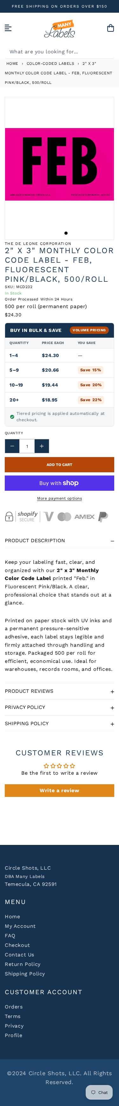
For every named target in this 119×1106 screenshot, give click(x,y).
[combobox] (59, 51)
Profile (13, 1035)
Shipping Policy (27, 723)
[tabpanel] (59, 164)
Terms (13, 1016)
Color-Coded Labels (51, 63)
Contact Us (19, 955)
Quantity (14, 433)
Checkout (17, 945)
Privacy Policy (25, 707)
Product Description (35, 540)
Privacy (14, 1026)
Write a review (59, 790)
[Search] (107, 51)
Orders (14, 1007)
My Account (20, 926)
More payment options (59, 498)
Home (11, 63)
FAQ (10, 936)
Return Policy (23, 964)
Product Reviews (29, 691)
